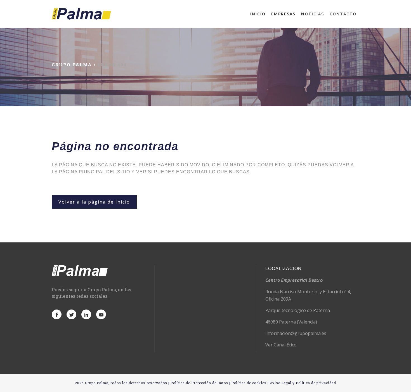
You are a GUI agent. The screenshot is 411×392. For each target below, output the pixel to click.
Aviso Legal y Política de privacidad (303, 383)
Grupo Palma (72, 64)
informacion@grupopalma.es (295, 333)
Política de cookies (249, 383)
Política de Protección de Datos (199, 383)
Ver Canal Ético (281, 345)
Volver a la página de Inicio (94, 202)
